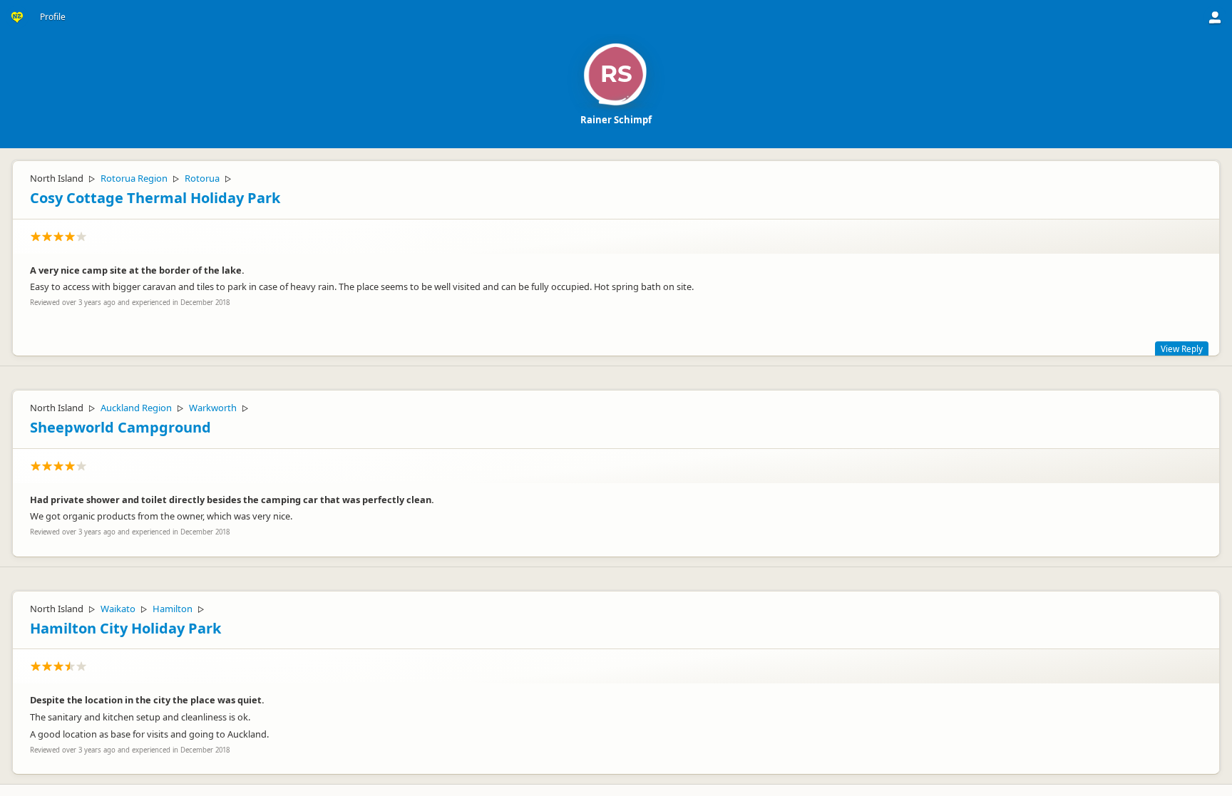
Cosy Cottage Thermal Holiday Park (155, 197)
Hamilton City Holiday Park (125, 628)
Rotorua (202, 178)
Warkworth (213, 407)
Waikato (118, 608)
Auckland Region (136, 407)
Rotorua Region (134, 178)
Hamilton (172, 608)
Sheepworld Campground (120, 427)
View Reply (1182, 348)
